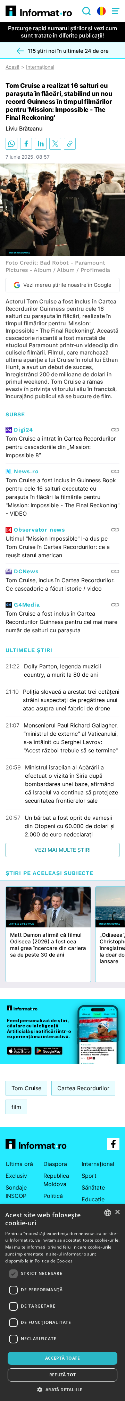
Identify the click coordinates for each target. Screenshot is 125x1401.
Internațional (40, 67)
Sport (89, 1175)
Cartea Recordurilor (83, 1088)
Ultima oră (19, 1163)
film (16, 1106)
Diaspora (55, 1163)
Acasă (12, 67)
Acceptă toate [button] (62, 1358)
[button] (62, 1389)
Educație (93, 1199)
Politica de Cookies (54, 1261)
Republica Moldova (56, 1179)
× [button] (117, 1212)
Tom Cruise (26, 1088)
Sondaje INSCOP (16, 1191)
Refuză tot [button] (62, 1375)
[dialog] (62, 1302)
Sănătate (93, 1187)
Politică (53, 1195)
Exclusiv (16, 1175)
